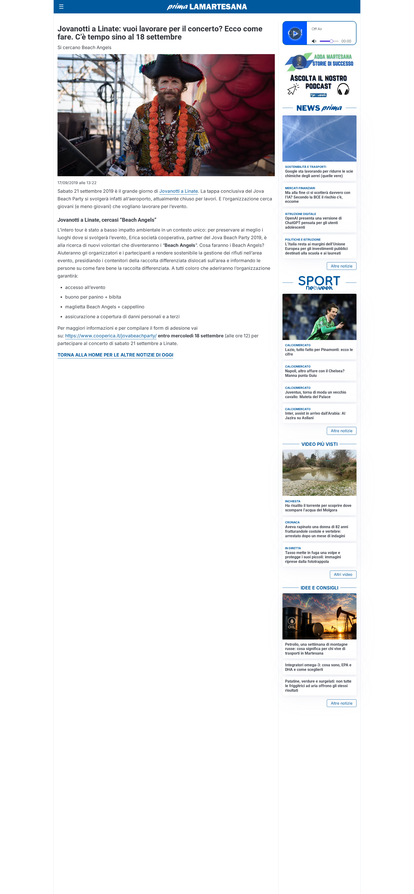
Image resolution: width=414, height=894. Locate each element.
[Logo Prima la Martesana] (207, 6)
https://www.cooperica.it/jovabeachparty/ (111, 336)
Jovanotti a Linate (178, 191)
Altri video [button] (343, 574)
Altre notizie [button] (341, 266)
